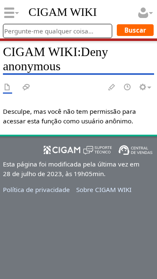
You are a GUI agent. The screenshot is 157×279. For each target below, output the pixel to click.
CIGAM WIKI (62, 12)
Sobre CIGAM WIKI (103, 189)
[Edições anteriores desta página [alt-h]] (127, 87)
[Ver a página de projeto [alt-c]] (7, 87)
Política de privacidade (36, 189)
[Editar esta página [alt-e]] (112, 87)
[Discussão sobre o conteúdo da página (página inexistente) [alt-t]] (26, 87)
